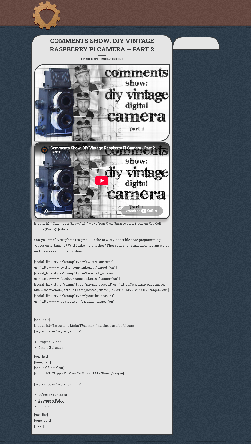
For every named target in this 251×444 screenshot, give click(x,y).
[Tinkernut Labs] (46, 15)
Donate (43, 406)
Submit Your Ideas (52, 395)
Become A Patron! (52, 400)
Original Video (49, 342)
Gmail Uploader (50, 347)
